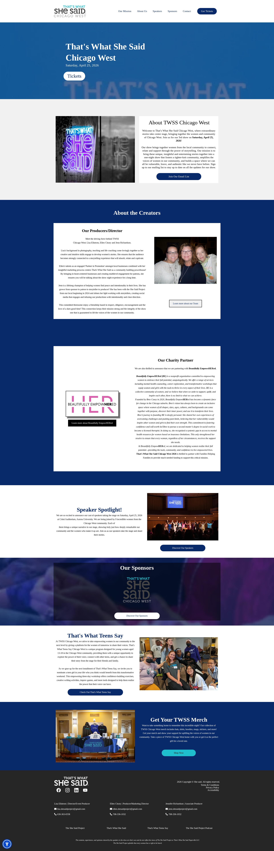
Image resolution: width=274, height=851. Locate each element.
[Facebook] (58, 790)
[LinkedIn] (76, 790)
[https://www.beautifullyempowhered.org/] (92, 404)
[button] (7, 844)
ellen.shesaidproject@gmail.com (127, 809)
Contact (187, 11)
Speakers (157, 11)
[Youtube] (85, 790)
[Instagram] (67, 790)
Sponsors (172, 11)
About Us (142, 11)
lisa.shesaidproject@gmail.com (71, 809)
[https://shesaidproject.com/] (95, 781)
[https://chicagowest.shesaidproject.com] (70, 11)
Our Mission (124, 11)
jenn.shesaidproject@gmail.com (183, 809)
